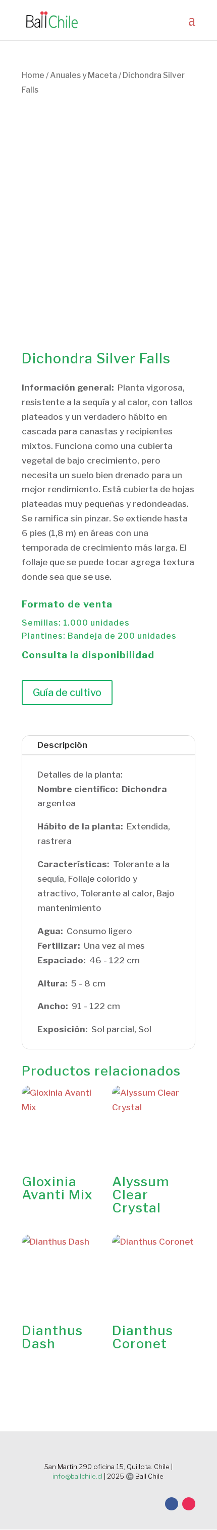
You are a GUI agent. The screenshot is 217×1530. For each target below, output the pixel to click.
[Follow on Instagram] (188, 1503)
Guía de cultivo (67, 692)
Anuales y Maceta (83, 75)
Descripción (62, 745)
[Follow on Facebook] (171, 1503)
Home (33, 75)
